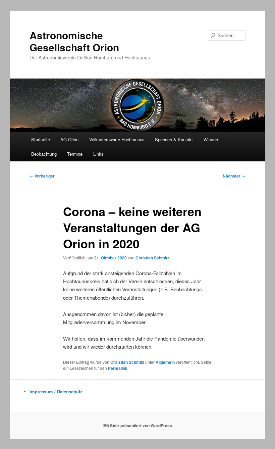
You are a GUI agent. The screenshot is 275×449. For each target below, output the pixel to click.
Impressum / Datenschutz (56, 391)
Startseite (40, 139)
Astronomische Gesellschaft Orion (74, 41)
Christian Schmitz (152, 258)
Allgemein (165, 362)
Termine (74, 154)
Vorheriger (42, 176)
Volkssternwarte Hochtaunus (117, 139)
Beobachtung (44, 154)
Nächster (234, 176)
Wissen (211, 139)
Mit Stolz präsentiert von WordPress (137, 425)
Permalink (117, 368)
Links (98, 154)
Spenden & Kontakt (174, 139)
